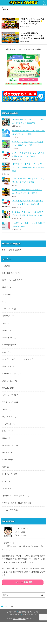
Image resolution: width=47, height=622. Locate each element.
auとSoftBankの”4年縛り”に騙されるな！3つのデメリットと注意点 (27, 191)
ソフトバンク (9, 309)
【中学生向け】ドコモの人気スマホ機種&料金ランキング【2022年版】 (28, 121)
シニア (6, 266)
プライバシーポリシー (29, 615)
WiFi (5, 323)
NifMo (6, 438)
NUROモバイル (10, 445)
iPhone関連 (9, 345)
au (4, 302)
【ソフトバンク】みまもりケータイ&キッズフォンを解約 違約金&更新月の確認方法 (28, 167)
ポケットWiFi (9, 338)
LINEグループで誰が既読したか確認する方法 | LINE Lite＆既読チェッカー (27, 143)
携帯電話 (7, 409)
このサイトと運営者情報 (22, 582)
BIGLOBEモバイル (11, 273)
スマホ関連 (8, 488)
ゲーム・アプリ (10, 510)
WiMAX (7, 330)
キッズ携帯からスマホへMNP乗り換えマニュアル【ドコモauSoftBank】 (27, 202)
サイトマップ (11, 612)
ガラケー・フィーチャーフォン (16, 496)
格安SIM (8, 388)
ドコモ (6, 295)
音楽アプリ (8, 316)
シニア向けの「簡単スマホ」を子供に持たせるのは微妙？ (28, 224)
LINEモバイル (9, 474)
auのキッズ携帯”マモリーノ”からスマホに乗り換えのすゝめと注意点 (28, 154)
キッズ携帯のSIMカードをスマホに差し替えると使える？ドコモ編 (28, 180)
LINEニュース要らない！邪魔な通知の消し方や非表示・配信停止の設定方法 (27, 213)
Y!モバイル (8, 424)
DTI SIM (7, 452)
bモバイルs (8, 431)
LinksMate (7, 460)
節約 (5, 467)
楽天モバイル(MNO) (12, 280)
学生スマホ (8, 366)
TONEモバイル (10, 402)
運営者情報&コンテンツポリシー (29, 612)
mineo (6, 352)
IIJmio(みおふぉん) (11, 373)
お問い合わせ (14, 615)
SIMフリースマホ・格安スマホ (16, 503)
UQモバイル (9, 417)
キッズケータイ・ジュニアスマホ (17, 359)
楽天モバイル (9, 381)
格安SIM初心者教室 (19, 619)
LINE (6, 481)
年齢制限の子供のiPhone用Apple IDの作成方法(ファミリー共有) (28, 132)
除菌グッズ (8, 287)
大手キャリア (10, 395)
